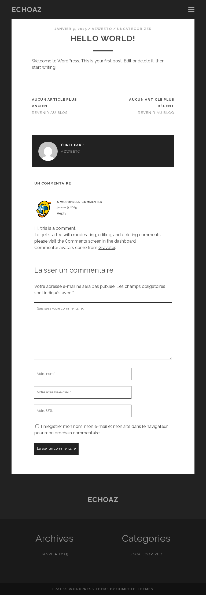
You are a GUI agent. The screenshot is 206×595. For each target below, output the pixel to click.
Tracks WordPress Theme (80, 589)
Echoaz (27, 10)
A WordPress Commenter (79, 202)
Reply (61, 213)
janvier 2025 (54, 554)
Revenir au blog (50, 113)
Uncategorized (134, 29)
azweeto (102, 29)
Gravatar (106, 247)
